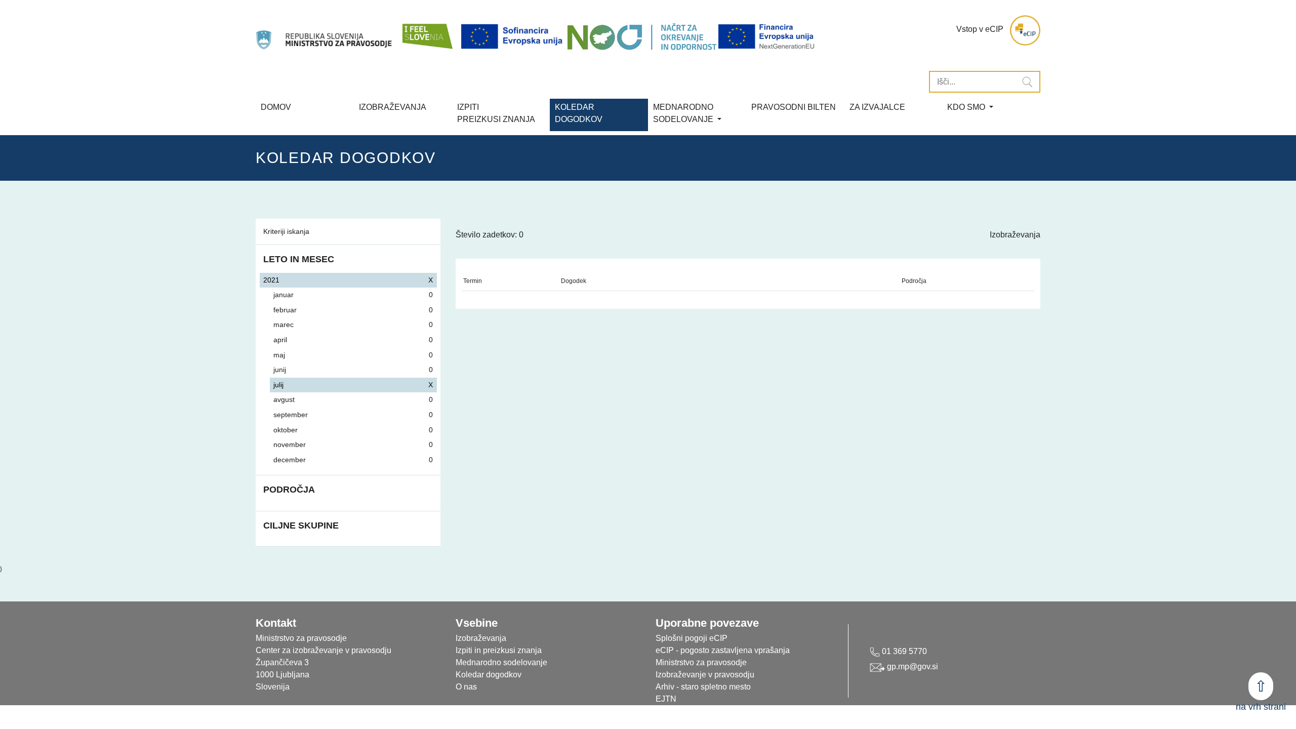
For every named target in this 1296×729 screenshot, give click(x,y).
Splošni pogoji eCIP (691, 638)
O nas (466, 686)
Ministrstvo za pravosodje (701, 662)
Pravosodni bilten (793, 107)
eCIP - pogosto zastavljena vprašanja (723, 650)
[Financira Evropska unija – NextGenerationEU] (767, 36)
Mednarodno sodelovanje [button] (684, 113)
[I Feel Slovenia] (426, 30)
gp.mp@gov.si (911, 666)
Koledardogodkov (578, 113)
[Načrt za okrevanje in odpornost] (642, 36)
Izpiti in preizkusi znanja (499, 650)
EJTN (666, 699)
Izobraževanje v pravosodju (705, 674)
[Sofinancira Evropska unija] (513, 36)
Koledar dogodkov (488, 674)
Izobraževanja (392, 107)
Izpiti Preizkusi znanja (496, 113)
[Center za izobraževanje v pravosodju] (325, 30)
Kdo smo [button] (967, 107)
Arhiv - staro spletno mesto (703, 686)
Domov (276, 107)
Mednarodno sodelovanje (501, 662)
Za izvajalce (877, 107)
